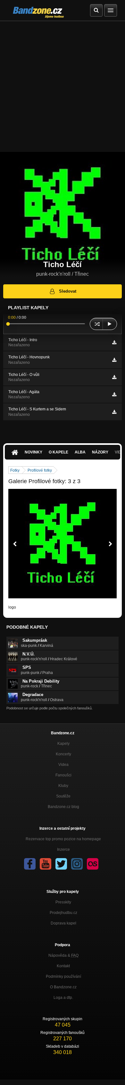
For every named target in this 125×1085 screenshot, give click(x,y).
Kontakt (63, 966)
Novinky (33, 452)
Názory (100, 452)
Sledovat (67, 291)
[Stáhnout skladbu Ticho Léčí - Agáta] (114, 394)
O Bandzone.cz (63, 987)
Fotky (15, 470)
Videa (63, 764)
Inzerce (63, 849)
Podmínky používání (63, 976)
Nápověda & (63, 955)
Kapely (63, 743)
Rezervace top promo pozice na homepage (63, 839)
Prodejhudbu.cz (63, 912)
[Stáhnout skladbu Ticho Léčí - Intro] (114, 342)
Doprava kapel (63, 923)
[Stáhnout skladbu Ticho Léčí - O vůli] (114, 377)
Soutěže (63, 796)
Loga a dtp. (63, 997)
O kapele (58, 452)
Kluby (63, 785)
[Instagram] (77, 864)
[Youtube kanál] (45, 864)
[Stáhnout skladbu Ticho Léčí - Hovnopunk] (114, 360)
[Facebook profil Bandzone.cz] (30, 864)
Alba (80, 452)
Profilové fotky (40, 470)
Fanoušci (63, 775)
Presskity (63, 902)
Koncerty (63, 754)
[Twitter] (61, 864)
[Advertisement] (62, 86)
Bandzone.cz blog (63, 806)
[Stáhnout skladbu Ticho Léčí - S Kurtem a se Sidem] (114, 412)
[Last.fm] (92, 864)
